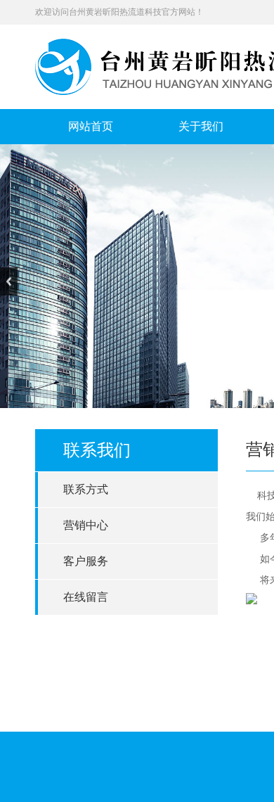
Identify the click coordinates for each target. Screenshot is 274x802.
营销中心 (85, 525)
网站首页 (90, 126)
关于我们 (200, 126)
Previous (9, 281)
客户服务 (85, 561)
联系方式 (85, 489)
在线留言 (85, 597)
